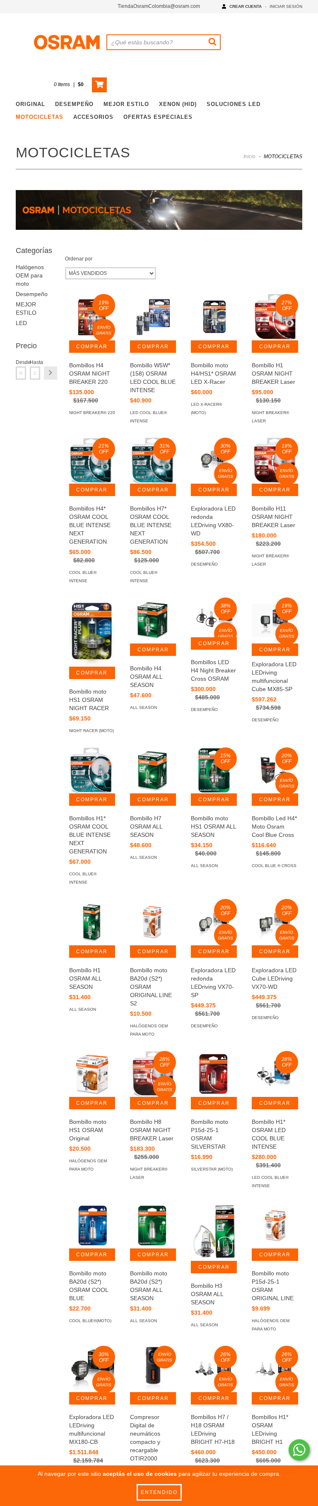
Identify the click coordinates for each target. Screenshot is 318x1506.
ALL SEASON (143, 707)
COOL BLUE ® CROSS (274, 865)
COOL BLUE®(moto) (90, 1320)
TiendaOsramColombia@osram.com (159, 6)
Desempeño (32, 294)
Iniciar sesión (286, 6)
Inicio (249, 156)
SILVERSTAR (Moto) (212, 1169)
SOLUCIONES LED (233, 104)
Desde (21, 362)
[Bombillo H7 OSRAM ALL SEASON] (153, 770)
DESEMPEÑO (74, 104)
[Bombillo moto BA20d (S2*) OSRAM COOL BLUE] (92, 1225)
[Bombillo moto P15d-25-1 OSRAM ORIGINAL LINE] (275, 1225)
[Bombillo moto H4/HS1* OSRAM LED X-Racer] (214, 317)
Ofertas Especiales (158, 117)
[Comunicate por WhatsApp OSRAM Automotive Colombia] (299, 1449)
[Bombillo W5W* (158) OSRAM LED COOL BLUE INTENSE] (153, 317)
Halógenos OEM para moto (30, 275)
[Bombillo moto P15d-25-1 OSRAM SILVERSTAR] (214, 1074)
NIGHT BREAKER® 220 (92, 412)
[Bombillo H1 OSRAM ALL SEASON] (92, 922)
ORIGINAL (30, 104)
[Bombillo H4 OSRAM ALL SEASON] (153, 620)
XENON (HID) (178, 104)
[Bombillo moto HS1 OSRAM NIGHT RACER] (92, 632)
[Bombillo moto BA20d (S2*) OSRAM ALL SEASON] (153, 1225)
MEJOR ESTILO (126, 104)
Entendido (159, 1492)
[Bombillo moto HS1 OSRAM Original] (92, 1074)
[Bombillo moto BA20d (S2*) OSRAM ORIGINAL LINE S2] (153, 922)
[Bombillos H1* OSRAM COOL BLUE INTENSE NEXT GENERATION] (92, 770)
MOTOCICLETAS (39, 117)
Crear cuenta (245, 6)
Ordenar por (78, 259)
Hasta (35, 362)
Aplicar (50, 373)
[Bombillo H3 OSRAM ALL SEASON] (214, 1231)
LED (21, 323)
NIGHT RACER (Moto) (91, 730)
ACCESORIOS (93, 117)
